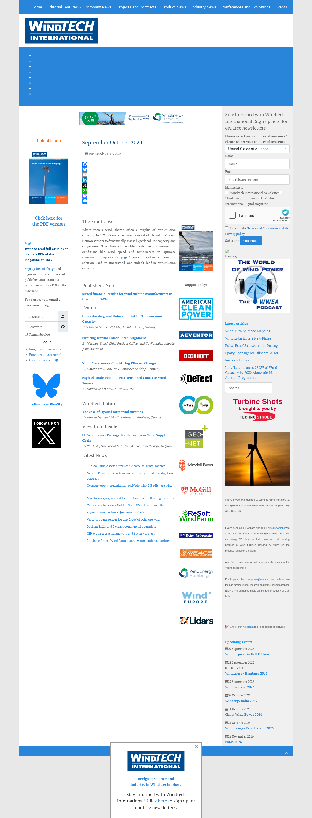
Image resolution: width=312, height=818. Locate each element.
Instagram (248, 626)
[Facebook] (147, 164)
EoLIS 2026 (233, 742)
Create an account (42, 360)
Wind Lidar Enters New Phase (248, 338)
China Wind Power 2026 (243, 714)
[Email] (147, 174)
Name (229, 156)
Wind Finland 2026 (239, 687)
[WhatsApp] (147, 190)
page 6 (125, 257)
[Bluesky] (147, 169)
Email (229, 172)
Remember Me (39, 334)
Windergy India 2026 (241, 701)
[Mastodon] (147, 195)
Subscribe (232, 241)
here (162, 801)
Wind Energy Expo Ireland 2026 (249, 728)
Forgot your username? (45, 355)
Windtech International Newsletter (254, 193)
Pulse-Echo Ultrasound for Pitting (251, 345)
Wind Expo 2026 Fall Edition (247, 654)
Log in (46, 342)
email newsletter (277, 527)
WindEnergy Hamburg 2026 (246, 673)
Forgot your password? (45, 349)
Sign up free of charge (40, 269)
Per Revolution (237, 360)
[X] (147, 185)
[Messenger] (147, 201)
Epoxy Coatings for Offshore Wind (251, 353)
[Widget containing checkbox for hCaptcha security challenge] (257, 215)
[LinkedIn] (147, 180)
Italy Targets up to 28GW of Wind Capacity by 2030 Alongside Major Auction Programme (251, 372)
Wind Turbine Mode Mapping (247, 331)
